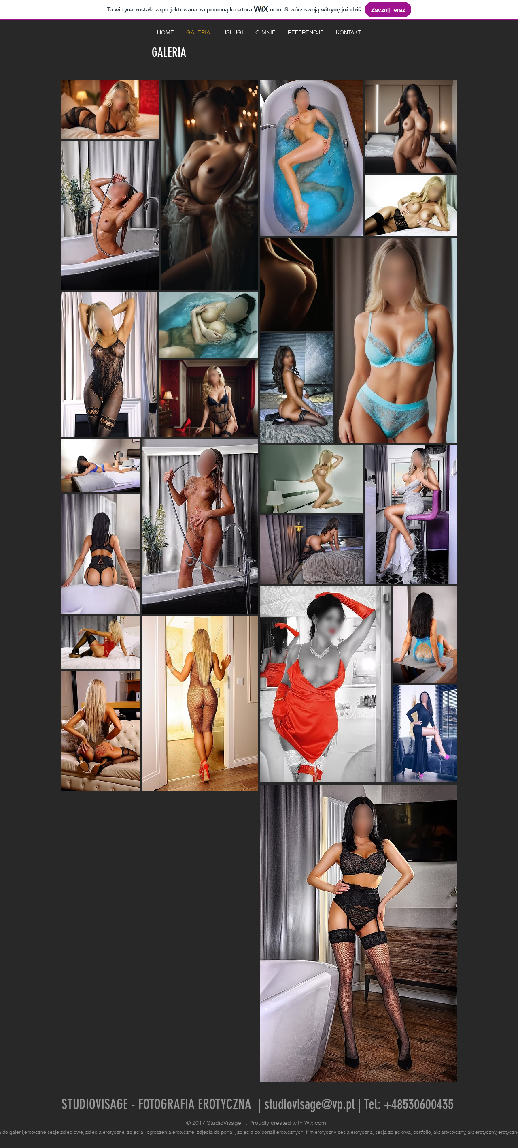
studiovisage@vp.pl (309, 1104)
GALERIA (170, 52)
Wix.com (315, 1123)
